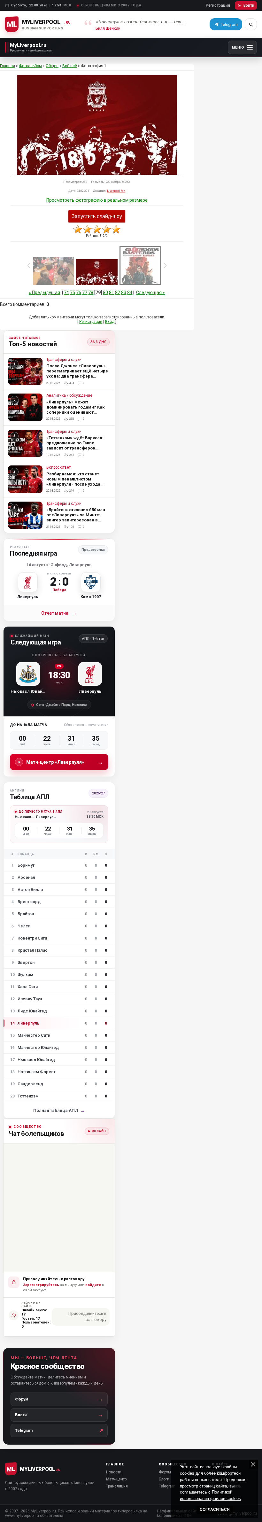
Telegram (167, 1486)
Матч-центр (116, 1479)
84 (129, 292)
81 (111, 292)
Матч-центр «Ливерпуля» (64, 762)
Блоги (164, 1479)
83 (123, 292)
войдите (93, 1285)
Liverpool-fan (116, 190)
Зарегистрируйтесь (41, 1285)
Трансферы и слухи (63, 360)
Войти (248, 5)
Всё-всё (69, 66)
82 (117, 292)
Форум (165, 1472)
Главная (7, 66)
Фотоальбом (30, 66)
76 (78, 292)
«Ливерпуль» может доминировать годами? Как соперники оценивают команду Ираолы (75, 410)
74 (66, 292)
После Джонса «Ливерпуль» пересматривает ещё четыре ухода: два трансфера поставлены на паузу (77, 373)
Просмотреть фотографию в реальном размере (97, 200)
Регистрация (218, 5)
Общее (52, 66)
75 (72, 292)
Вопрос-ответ (58, 467)
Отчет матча (59, 613)
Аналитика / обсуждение (69, 396)
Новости (113, 1472)
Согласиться (215, 1509)
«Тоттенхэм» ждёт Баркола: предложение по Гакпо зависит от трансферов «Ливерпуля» (75, 445)
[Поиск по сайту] (251, 24)
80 (105, 292)
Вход (109, 321)
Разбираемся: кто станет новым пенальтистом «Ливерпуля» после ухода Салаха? (73, 482)
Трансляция (117, 1486)
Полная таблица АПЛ (59, 1110)
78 (90, 292)
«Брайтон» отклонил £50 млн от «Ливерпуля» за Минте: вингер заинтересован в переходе (75, 517)
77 (84, 292)
